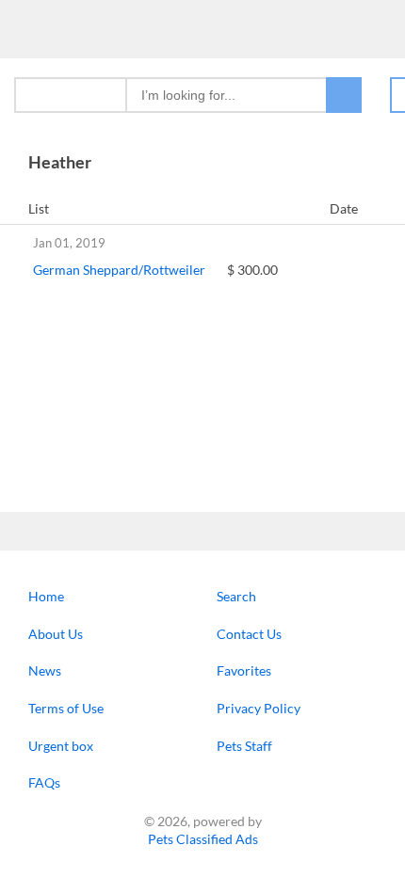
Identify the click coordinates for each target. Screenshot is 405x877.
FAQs (44, 782)
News (44, 670)
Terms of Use (66, 708)
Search (236, 596)
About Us (55, 634)
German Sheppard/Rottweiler (119, 270)
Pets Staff (244, 746)
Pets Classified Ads (203, 839)
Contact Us (249, 634)
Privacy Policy (258, 708)
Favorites (244, 670)
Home (46, 596)
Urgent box (60, 746)
